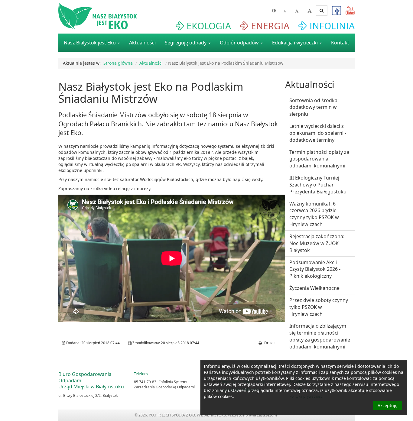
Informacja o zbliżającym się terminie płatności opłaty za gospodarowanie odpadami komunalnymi (319, 336)
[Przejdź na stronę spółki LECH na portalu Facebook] (334, 12)
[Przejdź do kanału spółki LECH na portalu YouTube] (348, 12)
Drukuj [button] (269, 343)
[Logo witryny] (105, 16)
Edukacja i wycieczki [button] (295, 42)
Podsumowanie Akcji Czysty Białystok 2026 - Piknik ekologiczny (314, 269)
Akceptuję (388, 405)
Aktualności (142, 42)
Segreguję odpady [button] (186, 42)
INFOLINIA (332, 26)
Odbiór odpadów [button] (240, 42)
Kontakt (340, 42)
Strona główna (118, 63)
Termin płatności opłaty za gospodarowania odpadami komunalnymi (319, 159)
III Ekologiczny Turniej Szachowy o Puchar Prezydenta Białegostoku (317, 184)
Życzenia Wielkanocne (314, 288)
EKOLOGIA (209, 26)
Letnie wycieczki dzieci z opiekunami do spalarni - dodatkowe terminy (317, 133)
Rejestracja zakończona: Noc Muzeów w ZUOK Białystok (316, 243)
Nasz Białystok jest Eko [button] (90, 42)
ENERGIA (270, 26)
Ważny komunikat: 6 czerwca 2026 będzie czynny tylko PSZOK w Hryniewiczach (314, 214)
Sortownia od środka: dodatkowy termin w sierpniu (314, 107)
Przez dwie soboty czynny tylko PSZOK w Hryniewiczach (318, 307)
